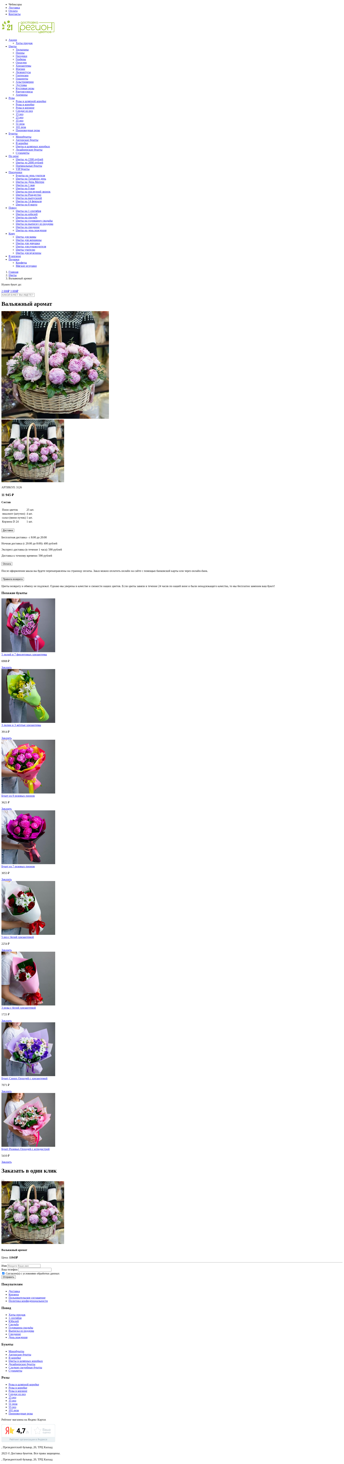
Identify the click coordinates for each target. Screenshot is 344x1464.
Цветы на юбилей (27, 214)
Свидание (15, 1334)
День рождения (18, 1337)
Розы (12, 98)
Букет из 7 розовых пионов (18, 866)
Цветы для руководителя (31, 246)
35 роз (19, 120)
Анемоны (22, 94)
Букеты (13, 133)
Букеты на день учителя (30, 175)
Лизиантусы (23, 72)
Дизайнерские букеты (29, 149)
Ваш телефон (9, 1269)
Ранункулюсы (24, 91)
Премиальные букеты (29, 165)
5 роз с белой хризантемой (17, 937)
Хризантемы (23, 65)
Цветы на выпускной (29, 198)
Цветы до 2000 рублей (29, 162)
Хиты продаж (24, 43)
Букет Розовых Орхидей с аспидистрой (25, 1149)
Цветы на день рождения (31, 230)
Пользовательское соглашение (27, 1297)
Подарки (14, 259)
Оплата (13, 10)
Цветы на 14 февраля (29, 201)
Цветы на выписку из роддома (34, 223)
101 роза (21, 127)
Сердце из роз (24, 110)
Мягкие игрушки (26, 265)
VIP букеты (23, 169)
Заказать (6, 667)
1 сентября (15, 1317)
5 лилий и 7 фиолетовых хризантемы (24, 654)
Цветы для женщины (29, 240)
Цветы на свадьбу (26, 217)
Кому (12, 233)
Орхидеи (21, 62)
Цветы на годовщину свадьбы (34, 220)
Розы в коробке (25, 104)
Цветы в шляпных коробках (33, 146)
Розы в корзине (25, 107)
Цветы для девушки (28, 243)
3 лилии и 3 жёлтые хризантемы (21, 725)
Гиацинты (22, 78)
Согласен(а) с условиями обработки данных (32, 1273)
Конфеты (21, 262)
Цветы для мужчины (28, 252)
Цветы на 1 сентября (28, 210)
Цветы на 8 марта (26, 204)
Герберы (21, 59)
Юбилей (14, 1321)
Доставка (14, 7)
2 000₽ (5, 291)
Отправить (8, 1277)
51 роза (20, 123)
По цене (14, 156)
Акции (13, 39)
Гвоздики (21, 56)
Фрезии (20, 68)
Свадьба (14, 1324)
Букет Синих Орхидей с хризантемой (24, 1078)
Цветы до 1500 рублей (29, 159)
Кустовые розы (25, 88)
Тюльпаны (22, 49)
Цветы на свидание (28, 227)
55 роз (12, 1407)
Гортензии (22, 75)
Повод (12, 207)
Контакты (15, 14)
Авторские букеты (27, 139)
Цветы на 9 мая (25, 188)
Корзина (14, 1294)
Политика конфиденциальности (28, 1300)
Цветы (13, 46)
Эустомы (21, 85)
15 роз (19, 114)
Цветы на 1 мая (25, 185)
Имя (4, 1265)
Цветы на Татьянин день (31, 178)
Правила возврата (13, 579)
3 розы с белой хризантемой (18, 1007)
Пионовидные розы (28, 130)
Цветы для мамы (26, 236)
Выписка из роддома (21, 1330)
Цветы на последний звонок (33, 191)
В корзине (15, 256)
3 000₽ (14, 291)
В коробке (22, 143)
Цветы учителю (25, 249)
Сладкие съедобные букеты (25, 1367)
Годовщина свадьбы (21, 1327)
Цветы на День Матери (30, 181)
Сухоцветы (22, 152)
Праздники (15, 172)
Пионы (20, 52)
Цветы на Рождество (28, 194)
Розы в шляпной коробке (31, 101)
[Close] (2, 1180)
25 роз (19, 117)
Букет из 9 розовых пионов (18, 795)
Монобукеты (23, 136)
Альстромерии (25, 81)
